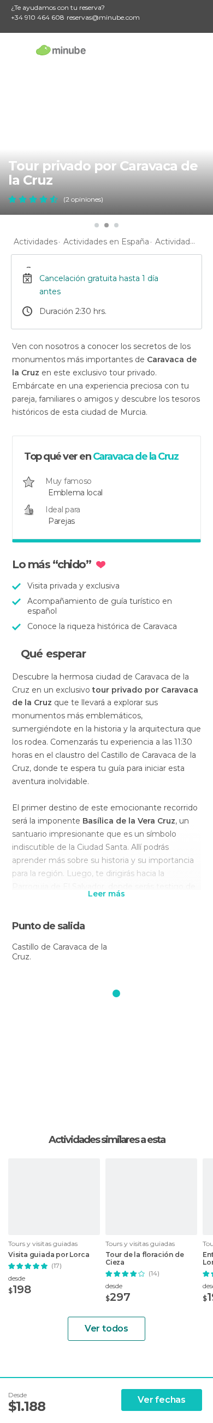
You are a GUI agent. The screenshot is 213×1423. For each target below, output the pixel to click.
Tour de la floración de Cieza (144, 1258)
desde (16, 1278)
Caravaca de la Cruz (136, 456)
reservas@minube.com (103, 17)
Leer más (106, 894)
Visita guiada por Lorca (48, 1255)
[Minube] (61, 50)
